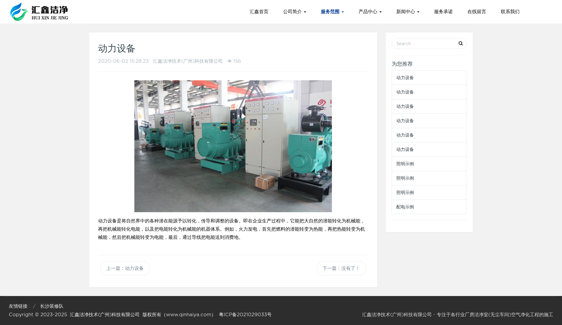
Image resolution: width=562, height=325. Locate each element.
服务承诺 (443, 11)
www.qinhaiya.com (188, 314)
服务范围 (331, 11)
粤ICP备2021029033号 (245, 314)
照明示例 (405, 163)
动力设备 (405, 77)
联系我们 (510, 11)
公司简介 (293, 11)
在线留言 (476, 11)
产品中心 (369, 11)
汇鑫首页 (259, 11)
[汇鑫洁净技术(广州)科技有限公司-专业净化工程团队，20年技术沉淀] (39, 11)
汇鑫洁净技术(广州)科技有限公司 (105, 314)
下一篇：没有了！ (341, 268)
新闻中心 (406, 11)
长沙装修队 (52, 306)
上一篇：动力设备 (125, 268)
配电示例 (405, 207)
